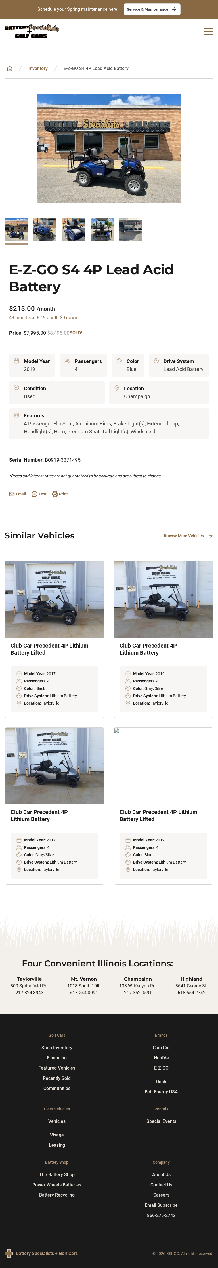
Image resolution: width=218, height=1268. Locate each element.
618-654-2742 (192, 992)
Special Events (161, 1121)
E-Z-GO (161, 1068)
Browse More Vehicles (184, 535)
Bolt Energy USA (161, 1092)
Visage (57, 1135)
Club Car (161, 1047)
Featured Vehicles (56, 1068)
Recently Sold (57, 1078)
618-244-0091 (84, 992)
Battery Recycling (57, 1195)
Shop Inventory (56, 1047)
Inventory (38, 68)
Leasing (57, 1145)
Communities (56, 1088)
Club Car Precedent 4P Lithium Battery (148, 649)
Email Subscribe (161, 1205)
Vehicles (57, 1121)
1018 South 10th (84, 986)
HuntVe (161, 1058)
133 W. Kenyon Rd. (138, 986)
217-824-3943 (29, 992)
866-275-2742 (161, 1215)
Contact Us (161, 1185)
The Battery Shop (57, 1174)
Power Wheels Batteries (56, 1185)
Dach (161, 1081)
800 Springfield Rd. (30, 986)
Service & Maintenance (147, 9)
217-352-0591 (138, 992)
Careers (161, 1195)
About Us (161, 1174)
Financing (57, 1058)
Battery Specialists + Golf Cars (47, 1253)
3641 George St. (191, 986)
